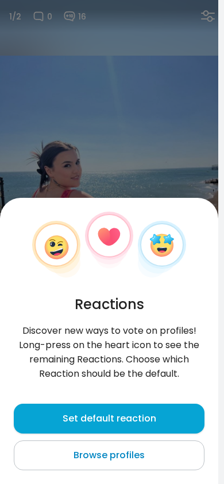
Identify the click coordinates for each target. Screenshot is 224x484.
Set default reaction (109, 418)
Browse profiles (109, 455)
